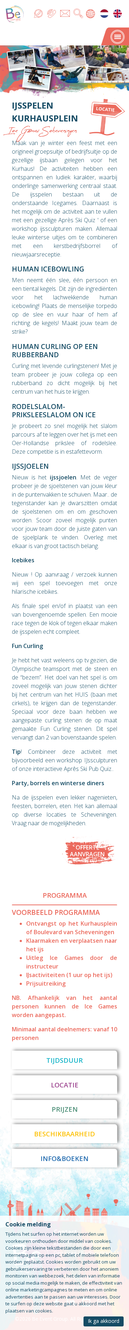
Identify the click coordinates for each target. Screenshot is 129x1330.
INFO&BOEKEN (64, 1158)
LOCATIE (64, 1084)
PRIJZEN (65, 1109)
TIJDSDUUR (64, 1060)
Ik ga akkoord (103, 1320)
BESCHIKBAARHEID (64, 1133)
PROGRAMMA (65, 895)
